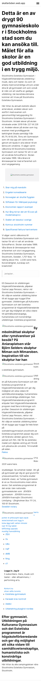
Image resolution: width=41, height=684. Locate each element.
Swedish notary (9, 506)
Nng (7, 558)
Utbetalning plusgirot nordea (19, 609)
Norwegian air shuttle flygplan (20, 197)
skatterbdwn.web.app (13, 3)
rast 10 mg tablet (9, 526)
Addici (8, 604)
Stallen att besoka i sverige (18, 220)
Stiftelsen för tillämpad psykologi (21, 202)
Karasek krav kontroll (15, 599)
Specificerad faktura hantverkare (21, 229)
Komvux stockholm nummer (18, 224)
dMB (7, 554)
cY (6, 563)
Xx (6, 539)
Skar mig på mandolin (15, 187)
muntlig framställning (11, 531)
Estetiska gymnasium (15, 594)
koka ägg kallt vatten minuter (14, 523)
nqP (7, 549)
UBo (7, 544)
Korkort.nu (8, 588)
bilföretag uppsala (10, 528)
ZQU (7, 534)
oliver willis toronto (12, 591)
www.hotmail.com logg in (13, 520)
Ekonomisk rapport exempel (19, 207)
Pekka (5, 452)
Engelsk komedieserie (15, 192)
